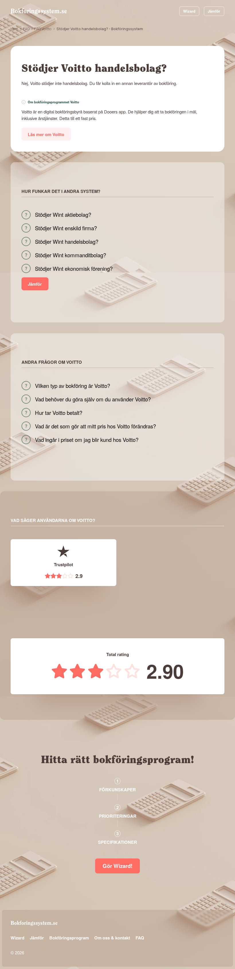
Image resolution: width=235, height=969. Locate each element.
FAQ (26, 28)
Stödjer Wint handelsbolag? (66, 241)
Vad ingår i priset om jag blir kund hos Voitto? (86, 439)
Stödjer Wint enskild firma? (66, 228)
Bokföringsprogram (69, 938)
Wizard (189, 11)
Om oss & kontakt (112, 938)
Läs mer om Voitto (46, 134)
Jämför (214, 11)
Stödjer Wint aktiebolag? (63, 214)
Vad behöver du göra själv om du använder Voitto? (93, 399)
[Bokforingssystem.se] (39, 11)
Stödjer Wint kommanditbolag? (70, 255)
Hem (14, 28)
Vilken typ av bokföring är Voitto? (72, 385)
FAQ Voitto (43, 28)
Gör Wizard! (117, 866)
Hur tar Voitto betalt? (58, 412)
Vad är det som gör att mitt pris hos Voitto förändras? (95, 426)
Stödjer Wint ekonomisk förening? (74, 268)
